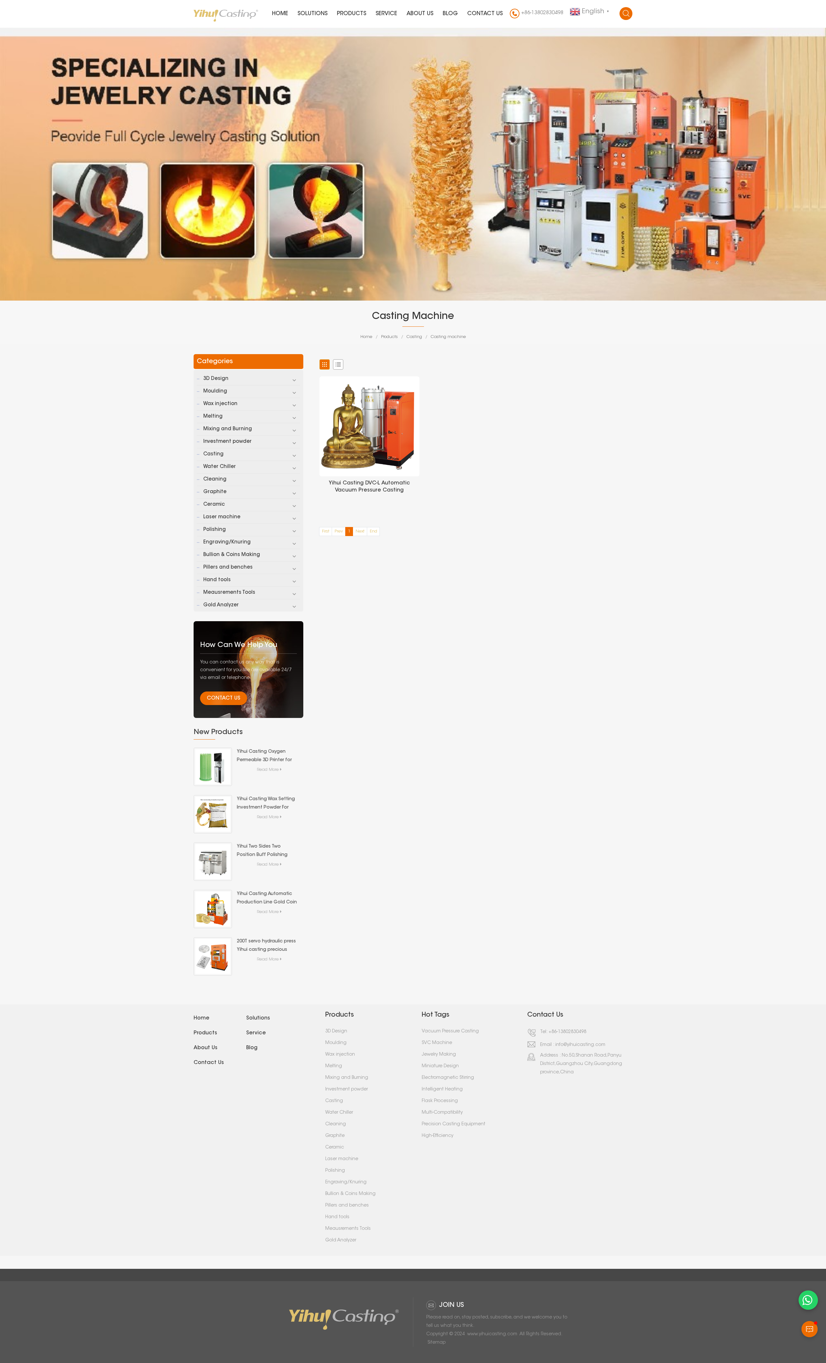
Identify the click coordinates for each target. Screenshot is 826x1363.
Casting (414, 337)
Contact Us (223, 698)
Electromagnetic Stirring (448, 1078)
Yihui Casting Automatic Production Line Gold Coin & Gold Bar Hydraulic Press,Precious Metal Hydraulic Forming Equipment (267, 899)
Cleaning (215, 479)
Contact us (485, 13)
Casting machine (448, 337)
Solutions (312, 13)
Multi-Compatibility (442, 1112)
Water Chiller (219, 466)
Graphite (215, 492)
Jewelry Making (439, 1054)
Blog (450, 13)
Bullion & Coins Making (231, 554)
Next (360, 531)
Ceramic (214, 504)
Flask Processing (440, 1101)
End (373, 531)
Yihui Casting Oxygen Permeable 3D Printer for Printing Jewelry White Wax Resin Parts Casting (266, 757)
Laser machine (221, 517)
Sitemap (437, 1342)
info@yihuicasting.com (580, 1045)
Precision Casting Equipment (453, 1124)
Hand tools (217, 580)
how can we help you (238, 645)
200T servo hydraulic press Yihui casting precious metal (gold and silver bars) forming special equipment (266, 946)
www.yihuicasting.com (492, 1334)
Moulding (215, 391)
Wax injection (220, 404)
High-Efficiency (437, 1136)
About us (420, 13)
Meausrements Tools (229, 592)
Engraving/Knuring (227, 542)
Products (351, 13)
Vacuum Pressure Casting (450, 1031)
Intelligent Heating (442, 1089)
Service (386, 13)
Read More (268, 770)
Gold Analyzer (221, 605)
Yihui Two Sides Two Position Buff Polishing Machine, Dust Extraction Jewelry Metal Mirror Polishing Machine (265, 851)
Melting (213, 416)
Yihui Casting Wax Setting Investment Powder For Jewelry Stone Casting (266, 804)
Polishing (214, 529)
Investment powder (227, 441)
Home (280, 13)
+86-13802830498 (542, 12)
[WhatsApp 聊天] (808, 1300)
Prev (339, 531)
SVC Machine (437, 1043)
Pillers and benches (228, 567)
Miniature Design (440, 1066)
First (325, 531)
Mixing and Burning (227, 429)
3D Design (215, 378)
